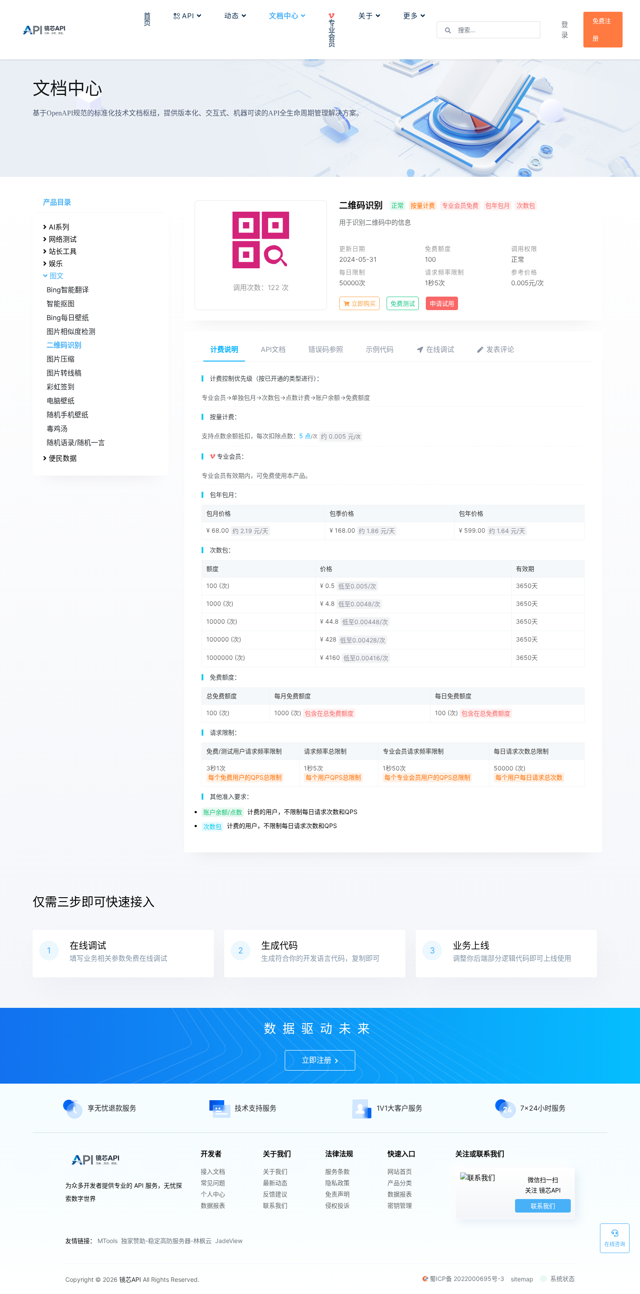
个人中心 (213, 1194)
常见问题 (213, 1182)
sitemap (522, 1279)
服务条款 (337, 1171)
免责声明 (337, 1194)
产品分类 (399, 1182)
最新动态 (275, 1182)
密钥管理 (399, 1205)
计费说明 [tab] (224, 349)
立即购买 (363, 303)
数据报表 (213, 1205)
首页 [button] (147, 19)
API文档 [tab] (273, 349)
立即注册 (317, 1060)
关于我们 (275, 1171)
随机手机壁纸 (67, 414)
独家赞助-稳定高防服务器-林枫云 (166, 1240)
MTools (108, 1240)
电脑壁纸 (60, 400)
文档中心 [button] (285, 15)
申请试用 (442, 303)
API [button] (189, 15)
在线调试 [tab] (439, 349)
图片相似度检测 (71, 331)
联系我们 (275, 1205)
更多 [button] (412, 15)
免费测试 (403, 303)
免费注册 (602, 30)
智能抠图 (60, 303)
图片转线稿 (64, 372)
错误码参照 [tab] (325, 349)
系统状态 (562, 1278)
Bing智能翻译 (68, 289)
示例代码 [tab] (380, 349)
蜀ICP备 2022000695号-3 (467, 1278)
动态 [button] (233, 15)
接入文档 (213, 1171)
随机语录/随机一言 (76, 442)
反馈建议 (275, 1194)
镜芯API (130, 1279)
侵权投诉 (337, 1205)
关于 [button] (367, 15)
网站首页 (399, 1171)
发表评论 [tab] (499, 349)
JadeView (229, 1240)
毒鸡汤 (57, 428)
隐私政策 (337, 1182)
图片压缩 (60, 359)
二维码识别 (64, 345)
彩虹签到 (60, 386)
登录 (564, 29)
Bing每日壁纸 (68, 317)
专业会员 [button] (332, 33)
